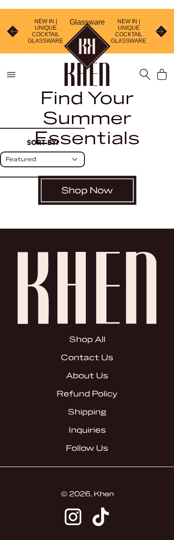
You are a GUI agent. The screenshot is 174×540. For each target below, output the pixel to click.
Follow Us (87, 448)
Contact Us (87, 357)
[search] (145, 74)
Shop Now (87, 190)
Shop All (87, 339)
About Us (87, 375)
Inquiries (87, 430)
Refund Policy (87, 393)
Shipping (87, 412)
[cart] (162, 74)
